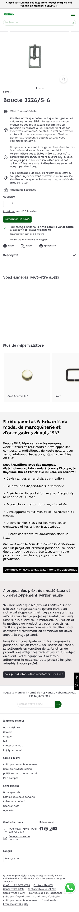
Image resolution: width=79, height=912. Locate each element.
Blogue (7, 736)
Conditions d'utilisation (17, 769)
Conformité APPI (43, 885)
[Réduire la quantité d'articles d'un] (6, 204)
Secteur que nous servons (19, 797)
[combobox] (39, 23)
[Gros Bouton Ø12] (27, 377)
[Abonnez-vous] (58, 704)
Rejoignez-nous (12, 750)
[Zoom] (63, 79)
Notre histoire (11, 727)
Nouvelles (9, 810)
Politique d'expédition (16, 896)
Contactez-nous (13, 745)
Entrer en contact (14, 801)
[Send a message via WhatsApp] (70, 888)
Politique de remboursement (20, 764)
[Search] (73, 23)
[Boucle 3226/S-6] (27, 309)
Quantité (9, 197)
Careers (7, 732)
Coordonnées (11, 806)
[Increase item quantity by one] (19, 204)
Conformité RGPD (13, 889)
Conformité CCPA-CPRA (16, 885)
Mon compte (10, 778)
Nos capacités (11, 792)
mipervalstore (30, 346)
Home (6, 92)
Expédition (9, 211)
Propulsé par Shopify (15, 904)
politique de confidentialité (20, 773)
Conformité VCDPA (14, 893)
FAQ (5, 741)
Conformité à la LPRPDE (42, 889)
